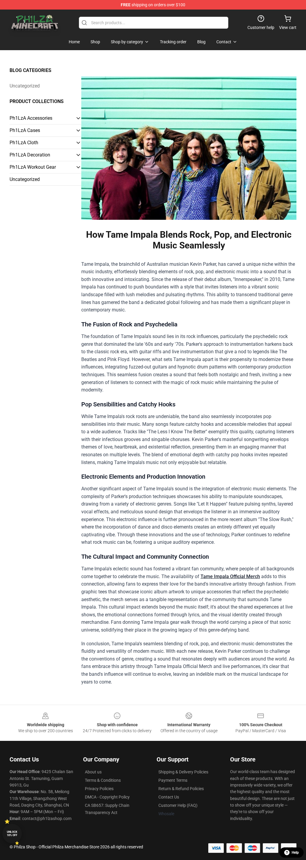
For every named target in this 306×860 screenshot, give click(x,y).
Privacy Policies (99, 788)
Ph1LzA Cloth (24, 142)
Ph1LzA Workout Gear (33, 167)
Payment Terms (172, 780)
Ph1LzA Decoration (30, 155)
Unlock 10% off (12, 833)
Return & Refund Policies (181, 788)
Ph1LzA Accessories (31, 118)
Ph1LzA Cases (25, 130)
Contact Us (168, 797)
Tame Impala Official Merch (230, 576)
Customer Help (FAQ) (178, 805)
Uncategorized (25, 86)
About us (93, 772)
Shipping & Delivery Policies (183, 772)
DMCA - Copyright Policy (107, 797)
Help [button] (295, 852)
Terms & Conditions (103, 780)
